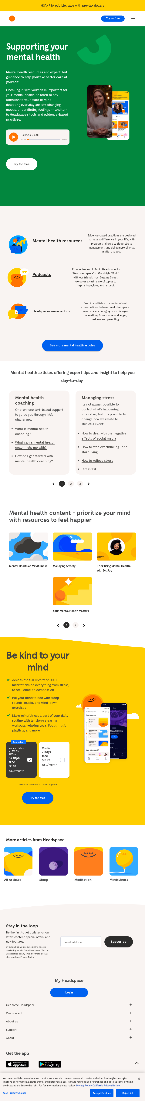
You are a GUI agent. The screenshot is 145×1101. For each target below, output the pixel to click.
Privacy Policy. (27, 957)
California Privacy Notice (106, 1085)
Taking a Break (30, 134)
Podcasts (41, 274)
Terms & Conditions (28, 784)
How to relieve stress (97, 460)
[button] (21, 760)
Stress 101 (89, 469)
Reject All (127, 1093)
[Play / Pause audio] (13, 137)
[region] (72, 1087)
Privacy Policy (84, 1085)
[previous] (54, 484)
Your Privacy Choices (14, 1093)
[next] (88, 484)
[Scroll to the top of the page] (136, 1063)
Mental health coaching (29, 400)
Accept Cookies (102, 1093)
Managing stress (98, 397)
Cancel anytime (49, 784)
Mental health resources (57, 240)
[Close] (139, 1078)
